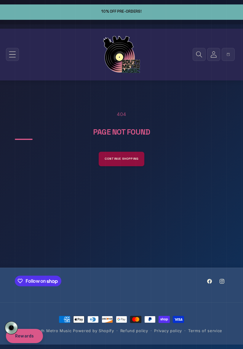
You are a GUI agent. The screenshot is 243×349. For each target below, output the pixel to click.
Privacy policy (168, 330)
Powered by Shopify (93, 330)
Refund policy (134, 330)
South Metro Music (52, 330)
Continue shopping (122, 159)
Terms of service (205, 330)
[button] (12, 54)
